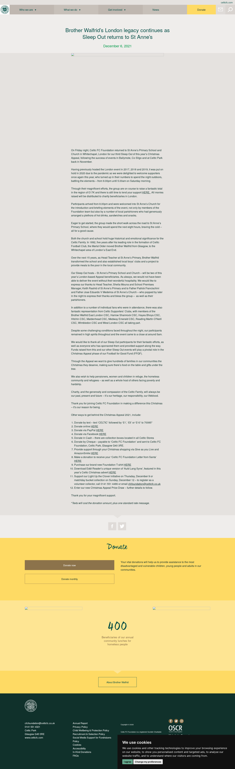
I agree (127, 761)
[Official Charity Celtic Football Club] (31, 710)
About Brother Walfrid (117, 682)
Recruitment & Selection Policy (89, 734)
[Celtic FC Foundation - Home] (4, 9)
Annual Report (80, 723)
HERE (94, 426)
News (156, 10)
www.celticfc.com (34, 737)
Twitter (122, 526)
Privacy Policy (80, 726)
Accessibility (79, 748)
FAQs (76, 755)
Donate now (69, 565)
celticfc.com (227, 2)
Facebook (112, 526)
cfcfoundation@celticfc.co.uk (144, 484)
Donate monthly (69, 579)
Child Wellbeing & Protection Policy (91, 730)
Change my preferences (148, 761)
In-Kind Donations (82, 751)
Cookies (77, 744)
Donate (201, 10)
